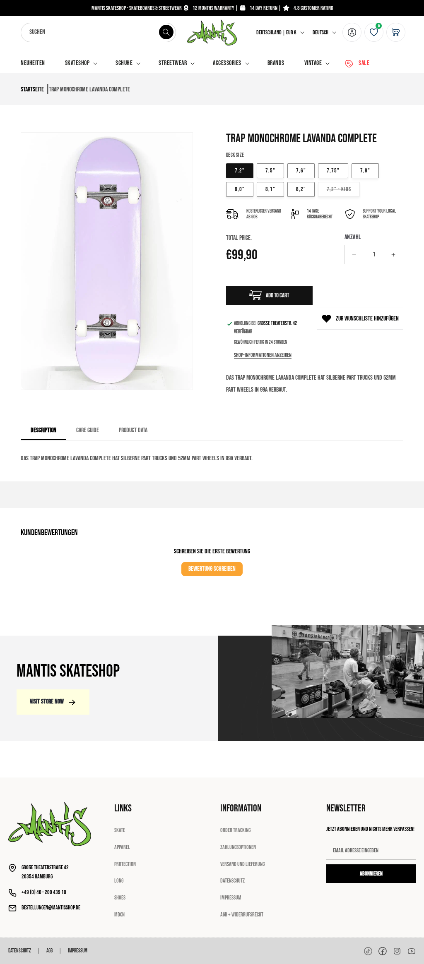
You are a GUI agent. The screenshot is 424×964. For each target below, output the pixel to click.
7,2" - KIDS (343, 189)
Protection (125, 864)
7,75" (333, 170)
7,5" (270, 170)
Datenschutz (232, 880)
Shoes (119, 897)
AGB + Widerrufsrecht (241, 914)
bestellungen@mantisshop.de (51, 907)
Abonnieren (371, 873)
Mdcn (119, 914)
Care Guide (87, 430)
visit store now (47, 702)
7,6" (301, 170)
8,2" (301, 189)
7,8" (365, 170)
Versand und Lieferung (242, 864)
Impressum (230, 897)
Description (43, 430)
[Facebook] (382, 951)
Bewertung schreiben (212, 569)
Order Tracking (235, 830)
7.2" (240, 170)
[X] (397, 951)
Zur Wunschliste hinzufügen (367, 319)
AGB (49, 950)
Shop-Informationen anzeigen (263, 355)
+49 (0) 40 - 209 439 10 (44, 892)
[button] (80, 63)
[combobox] (98, 32)
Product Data (133, 430)
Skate (119, 830)
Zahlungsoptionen (238, 847)
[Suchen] (166, 32)
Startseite (32, 89)
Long (118, 880)
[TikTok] (368, 951)
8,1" (270, 189)
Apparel (122, 847)
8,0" (240, 189)
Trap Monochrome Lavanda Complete (89, 89)
